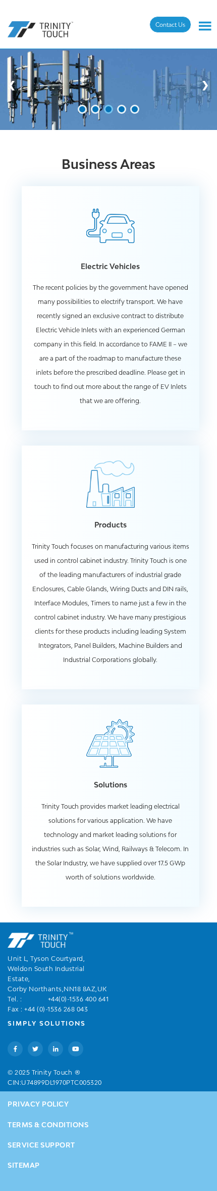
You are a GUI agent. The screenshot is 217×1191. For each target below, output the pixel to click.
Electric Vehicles (110, 266)
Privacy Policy (38, 1104)
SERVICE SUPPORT (41, 1145)
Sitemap (24, 1165)
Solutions (110, 784)
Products (110, 524)
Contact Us (170, 24)
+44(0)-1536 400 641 (78, 999)
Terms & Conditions (48, 1125)
